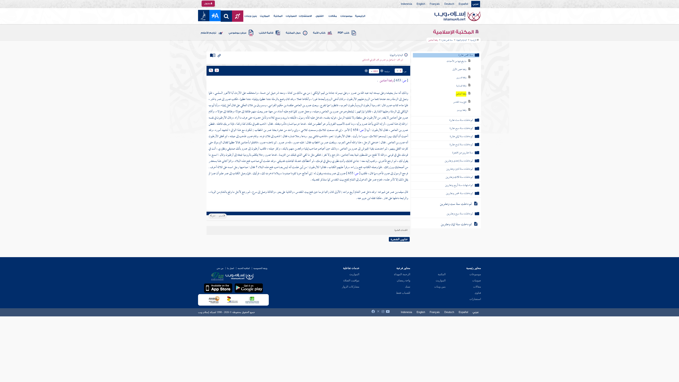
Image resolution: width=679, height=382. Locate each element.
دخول (207, 3)
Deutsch (449, 4)
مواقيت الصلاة (351, 280)
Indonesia (406, 4)
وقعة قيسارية (461, 85)
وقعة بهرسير (461, 110)
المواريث (264, 16)
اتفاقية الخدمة (244, 268)
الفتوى (319, 16)
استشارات (475, 299)
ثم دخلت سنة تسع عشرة (461, 145)
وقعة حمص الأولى (459, 69)
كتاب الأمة (319, 32)
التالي (213, 216)
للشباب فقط (403, 292)
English (421, 4)
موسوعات (346, 16)
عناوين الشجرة (399, 239)
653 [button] (375, 71)
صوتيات (476, 280)
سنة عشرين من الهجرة (462, 153)
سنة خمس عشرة (447, 40)
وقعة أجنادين (461, 94)
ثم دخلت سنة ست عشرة (461, 120)
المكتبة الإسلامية (454, 32)
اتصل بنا (230, 268)
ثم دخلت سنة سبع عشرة (461, 128)
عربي (476, 4)
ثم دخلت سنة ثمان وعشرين (456, 224)
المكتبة (278, 16)
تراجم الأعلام (208, 32)
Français (435, 4)
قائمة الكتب (266, 32)
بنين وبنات (250, 16)
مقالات (333, 16)
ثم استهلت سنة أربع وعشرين (459, 185)
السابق (221, 216)
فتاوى (478, 292)
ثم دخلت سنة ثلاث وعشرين (459, 177)
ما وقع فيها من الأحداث (456, 61)
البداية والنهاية (461, 40)
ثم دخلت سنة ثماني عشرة (461, 136)
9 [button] (400, 70)
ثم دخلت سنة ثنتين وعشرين (459, 169)
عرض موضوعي (237, 32)
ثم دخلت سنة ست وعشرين (456, 204)
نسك (407, 286)
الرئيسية (360, 16)
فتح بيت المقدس (459, 102)
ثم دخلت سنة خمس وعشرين (459, 193)
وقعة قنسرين (461, 77)
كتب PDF (343, 32)
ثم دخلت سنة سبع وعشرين (460, 214)
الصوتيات (291, 16)
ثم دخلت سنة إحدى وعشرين (459, 161)
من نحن (220, 268)
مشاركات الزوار (350, 286)
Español (463, 4)
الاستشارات (305, 16)
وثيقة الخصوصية (260, 268)
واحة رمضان (403, 280)
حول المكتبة (293, 32)
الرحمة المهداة (402, 274)
